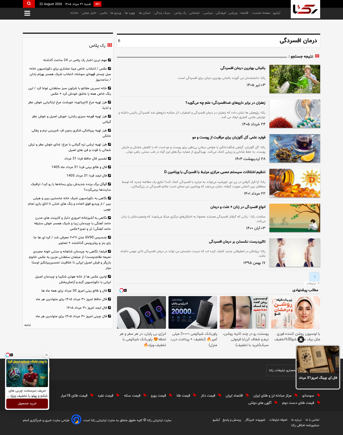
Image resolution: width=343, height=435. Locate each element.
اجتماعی (195, 13)
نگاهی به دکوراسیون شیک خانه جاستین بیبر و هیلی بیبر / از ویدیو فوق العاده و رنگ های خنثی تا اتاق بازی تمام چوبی (69, 204)
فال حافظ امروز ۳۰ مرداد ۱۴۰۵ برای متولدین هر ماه (71, 299)
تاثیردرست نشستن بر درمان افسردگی (237, 241)
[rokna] (305, 9)
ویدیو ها (116, 13)
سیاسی (208, 13)
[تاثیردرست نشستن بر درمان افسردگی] (294, 252)
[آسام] (76, 420)
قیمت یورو (159, 395)
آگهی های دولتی (260, 403)
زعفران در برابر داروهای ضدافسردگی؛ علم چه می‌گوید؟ (225, 102)
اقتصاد (244, 13)
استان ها (145, 13)
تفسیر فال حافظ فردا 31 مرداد (85, 158)
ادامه (27, 325)
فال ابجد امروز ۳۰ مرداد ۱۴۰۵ (87, 307)
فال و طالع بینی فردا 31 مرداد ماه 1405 (79, 167)
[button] (27, 14)
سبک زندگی (162, 13)
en (97, 4)
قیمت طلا (184, 395)
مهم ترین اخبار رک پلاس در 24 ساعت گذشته (75, 60)
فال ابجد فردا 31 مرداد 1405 (87, 175)
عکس (103, 13)
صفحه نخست (261, 13)
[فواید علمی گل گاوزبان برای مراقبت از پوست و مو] (294, 148)
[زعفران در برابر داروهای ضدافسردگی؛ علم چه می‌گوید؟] (294, 113)
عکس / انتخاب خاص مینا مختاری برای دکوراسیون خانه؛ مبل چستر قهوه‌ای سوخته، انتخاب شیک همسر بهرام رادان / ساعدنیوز (70, 74)
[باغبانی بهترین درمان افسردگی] (294, 79)
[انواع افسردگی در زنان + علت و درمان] (294, 218)
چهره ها (130, 13)
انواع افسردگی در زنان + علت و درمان (237, 207)
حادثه (75, 13)
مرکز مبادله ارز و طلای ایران (273, 395)
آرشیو (276, 13)
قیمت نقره (106, 395)
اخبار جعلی (89, 13)
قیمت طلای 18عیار (74, 395)
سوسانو (308, 395)
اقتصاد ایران (235, 395)
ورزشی (233, 13)
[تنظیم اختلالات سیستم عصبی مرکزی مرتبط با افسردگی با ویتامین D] (294, 183)
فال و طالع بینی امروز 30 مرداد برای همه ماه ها (74, 290)
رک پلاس (180, 13)
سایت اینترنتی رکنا (158, 420)
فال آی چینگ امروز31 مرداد (318, 377)
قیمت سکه (132, 395)
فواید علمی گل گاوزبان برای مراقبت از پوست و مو (228, 137)
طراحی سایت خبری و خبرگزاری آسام (46, 420)
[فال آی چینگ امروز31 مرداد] (318, 359)
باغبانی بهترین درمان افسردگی (242, 68)
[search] (29, 4)
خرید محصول (27, 403)
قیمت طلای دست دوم (298, 403)
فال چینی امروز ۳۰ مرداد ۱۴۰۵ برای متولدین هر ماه (71, 316)
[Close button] (46, 354)
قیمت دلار (208, 395)
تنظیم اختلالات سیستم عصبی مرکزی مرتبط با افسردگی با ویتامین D (214, 172)
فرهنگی (221, 13)
